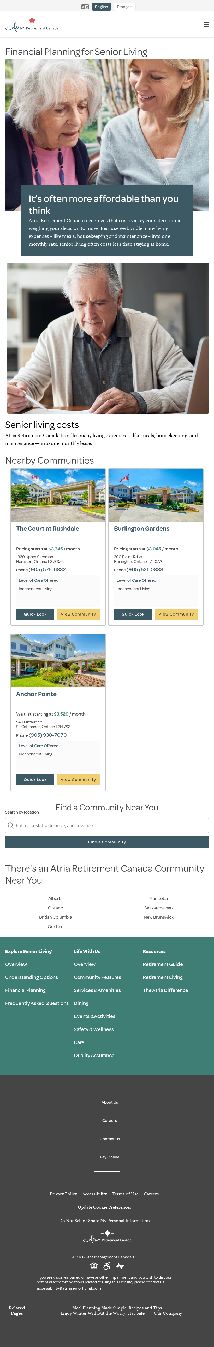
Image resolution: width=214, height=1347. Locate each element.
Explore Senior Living (28, 951)
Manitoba (158, 898)
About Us (110, 1102)
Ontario (55, 908)
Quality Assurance (94, 1055)
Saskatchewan (158, 908)
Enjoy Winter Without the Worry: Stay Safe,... (105, 1313)
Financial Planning (25, 990)
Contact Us (110, 1138)
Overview (16, 964)
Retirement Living (163, 977)
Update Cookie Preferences (104, 1207)
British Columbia (55, 917)
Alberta (55, 898)
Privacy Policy (63, 1193)
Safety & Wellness (94, 1029)
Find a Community (107, 842)
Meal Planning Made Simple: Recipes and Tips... (118, 1308)
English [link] (101, 6)
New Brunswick (159, 917)
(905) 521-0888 (145, 569)
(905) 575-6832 (47, 569)
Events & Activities (94, 1016)
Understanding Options (31, 977)
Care (79, 1042)
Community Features (97, 977)
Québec (55, 926)
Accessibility (94, 1193)
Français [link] (124, 6)
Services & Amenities (97, 990)
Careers (109, 1120)
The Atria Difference (165, 990)
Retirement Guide (163, 964)
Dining (81, 1003)
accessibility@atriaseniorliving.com (69, 1288)
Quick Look (35, 614)
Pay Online (110, 1157)
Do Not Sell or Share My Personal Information (104, 1220)
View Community (78, 614)
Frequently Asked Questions (37, 1003)
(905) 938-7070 (48, 735)
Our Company (168, 1313)
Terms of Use (125, 1193)
